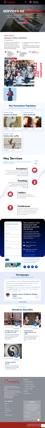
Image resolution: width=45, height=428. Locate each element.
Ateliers (26, 391)
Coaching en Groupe (28, 384)
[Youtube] (36, 266)
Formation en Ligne (28, 388)
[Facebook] (24, 266)
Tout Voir (36, 162)
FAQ (6, 412)
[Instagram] (28, 266)
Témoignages (8, 410)
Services (7, 408)
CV (6, 405)
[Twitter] (32, 266)
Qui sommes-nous (10, 58)
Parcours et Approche (22, 19)
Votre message (8, 247)
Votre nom (7, 226)
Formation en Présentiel (29, 386)
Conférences (27, 393)
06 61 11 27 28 (31, 242)
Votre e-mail (7, 233)
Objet (6, 240)
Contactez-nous (8, 415)
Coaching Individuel (28, 381)
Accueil (7, 403)
